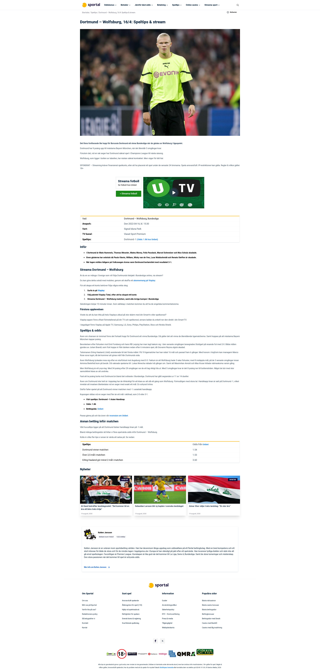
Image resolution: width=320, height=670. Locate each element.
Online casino (192, 5)
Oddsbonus (109, 5)
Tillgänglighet (167, 623)
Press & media (167, 618)
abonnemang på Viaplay (144, 280)
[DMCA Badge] (111, 654)
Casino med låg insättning (212, 627)
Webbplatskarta (168, 627)
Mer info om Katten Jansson (95, 567)
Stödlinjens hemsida (166, 667)
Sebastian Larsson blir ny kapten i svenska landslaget (159, 506)
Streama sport (210, 5)
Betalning (161, 5)
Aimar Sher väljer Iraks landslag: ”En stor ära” (210, 506)
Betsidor (124, 5)
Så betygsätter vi (88, 618)
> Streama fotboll (128, 193)
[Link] (106, 490)
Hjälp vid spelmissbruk (130, 609)
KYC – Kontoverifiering (171, 614)
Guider (164, 600)
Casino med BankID (209, 623)
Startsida (85, 12)
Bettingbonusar (208, 614)
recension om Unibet (118, 415)
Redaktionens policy (90, 614)
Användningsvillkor (169, 605)
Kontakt (85, 623)
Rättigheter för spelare (130, 614)
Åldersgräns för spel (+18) (132, 605)
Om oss (85, 600)
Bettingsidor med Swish (211, 618)
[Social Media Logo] (155, 640)
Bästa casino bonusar (210, 605)
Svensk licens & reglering (131, 618)
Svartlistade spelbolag (130, 623)
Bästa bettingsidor (209, 609)
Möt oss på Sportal (89, 605)
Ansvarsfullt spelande (130, 600)
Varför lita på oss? (89, 609)
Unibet (100, 408)
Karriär (84, 627)
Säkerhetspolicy (168, 609)
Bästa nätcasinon (209, 600)
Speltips (175, 5)
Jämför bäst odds (143, 5)
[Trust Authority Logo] (132, 654)
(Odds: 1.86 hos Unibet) (147, 239)
